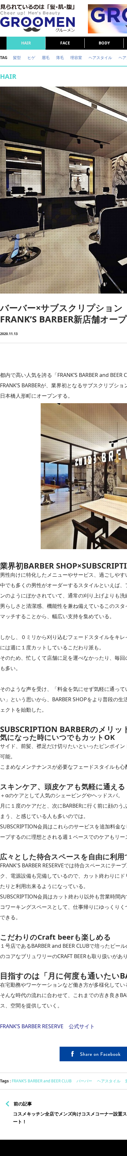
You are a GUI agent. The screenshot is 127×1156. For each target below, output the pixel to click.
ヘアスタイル (108, 1081)
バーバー (84, 1081)
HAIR (26, 43)
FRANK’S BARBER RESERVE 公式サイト (47, 1026)
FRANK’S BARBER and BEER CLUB (42, 1081)
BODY (104, 43)
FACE (65, 43)
